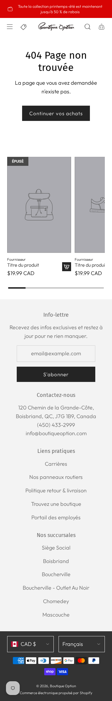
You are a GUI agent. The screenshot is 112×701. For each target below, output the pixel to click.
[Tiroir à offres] (24, 26)
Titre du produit (23, 265)
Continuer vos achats (56, 113)
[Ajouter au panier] (66, 266)
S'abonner (56, 374)
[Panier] (101, 26)
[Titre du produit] (39, 205)
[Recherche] (87, 26)
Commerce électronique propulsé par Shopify (56, 693)
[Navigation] (9, 26)
